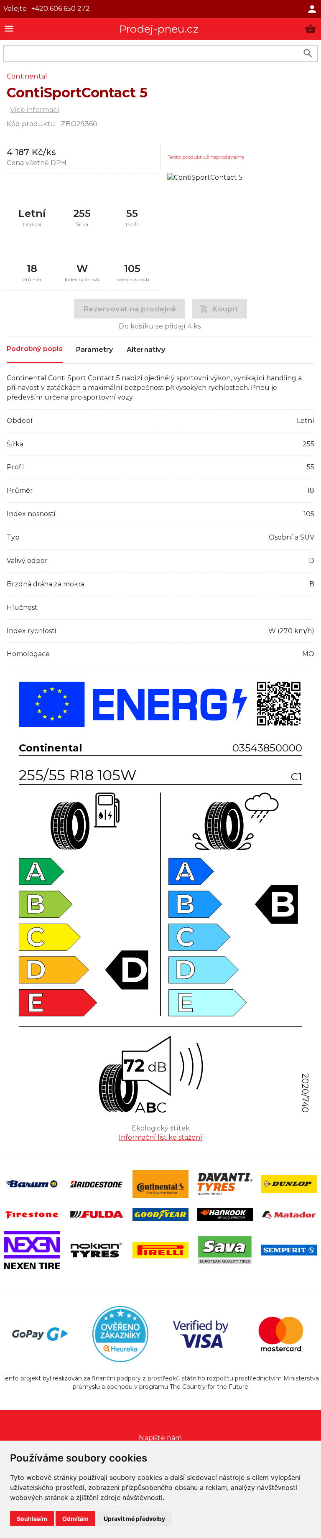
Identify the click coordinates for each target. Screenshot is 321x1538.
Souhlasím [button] (32, 1518)
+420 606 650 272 (60, 9)
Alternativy (146, 350)
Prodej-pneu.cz (159, 29)
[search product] (308, 53)
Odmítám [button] (75, 1518)
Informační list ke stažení (160, 1137)
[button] (310, 29)
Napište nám (160, 1438)
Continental (27, 76)
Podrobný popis (35, 349)
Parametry (94, 350)
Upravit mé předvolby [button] (134, 1518)
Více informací (34, 110)
